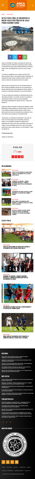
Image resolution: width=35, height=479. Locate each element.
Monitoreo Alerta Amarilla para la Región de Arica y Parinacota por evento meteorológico (15, 357)
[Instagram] (16, 156)
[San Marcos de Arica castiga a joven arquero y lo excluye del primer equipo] (6, 192)
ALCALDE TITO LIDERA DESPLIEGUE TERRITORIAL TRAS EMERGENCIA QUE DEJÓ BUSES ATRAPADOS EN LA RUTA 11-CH (17, 364)
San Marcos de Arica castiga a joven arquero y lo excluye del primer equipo (22, 193)
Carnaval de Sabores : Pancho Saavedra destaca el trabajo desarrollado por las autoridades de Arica (22, 183)
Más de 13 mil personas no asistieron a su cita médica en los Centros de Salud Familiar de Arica (17, 371)
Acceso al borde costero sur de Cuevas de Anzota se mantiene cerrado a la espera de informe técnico (21, 212)
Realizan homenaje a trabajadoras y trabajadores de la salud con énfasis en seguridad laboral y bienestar (16, 403)
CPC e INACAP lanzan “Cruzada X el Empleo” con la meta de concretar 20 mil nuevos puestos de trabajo (16, 368)
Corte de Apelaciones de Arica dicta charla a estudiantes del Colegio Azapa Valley (22, 173)
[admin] (16, 151)
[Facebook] (10, 57)
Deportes (15, 189)
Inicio (3, 14)
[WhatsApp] (24, 57)
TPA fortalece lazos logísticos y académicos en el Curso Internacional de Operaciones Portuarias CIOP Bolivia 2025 (17, 413)
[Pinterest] (20, 57)
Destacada (10, 14)
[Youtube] (22, 156)
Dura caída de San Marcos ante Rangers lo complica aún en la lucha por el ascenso (22, 202)
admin (19, 152)
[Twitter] (15, 57)
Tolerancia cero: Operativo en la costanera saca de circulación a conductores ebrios (15, 406)
